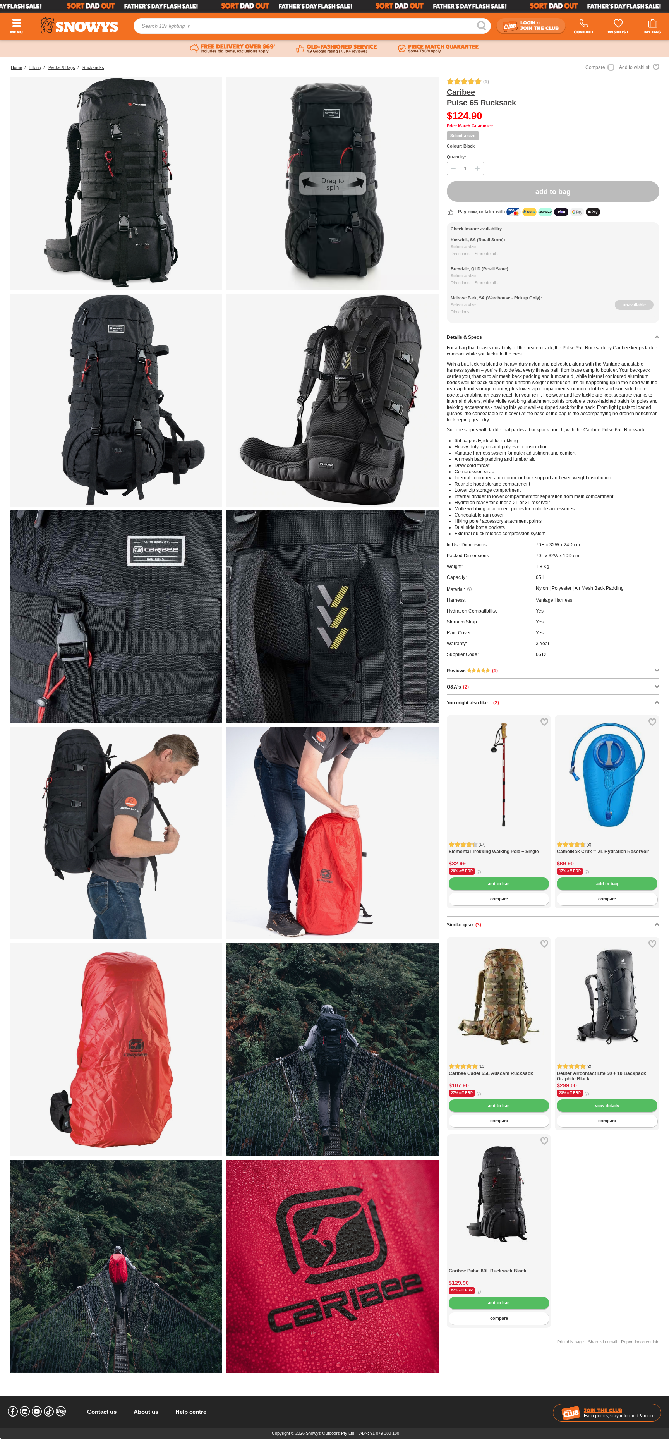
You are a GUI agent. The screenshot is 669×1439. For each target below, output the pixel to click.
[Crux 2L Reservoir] (607, 767)
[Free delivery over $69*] (232, 49)
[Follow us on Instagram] (25, 1411)
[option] (499, 767)
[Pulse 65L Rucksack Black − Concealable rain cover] (332, 833)
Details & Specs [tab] (464, 337)
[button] (458, 780)
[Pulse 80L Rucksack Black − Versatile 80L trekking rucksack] (499, 1264)
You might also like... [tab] (473, 703)
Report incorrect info (640, 1341)
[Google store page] (336, 49)
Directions (460, 253)
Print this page (570, 1341)
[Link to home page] (79, 25)
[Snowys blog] (61, 1411)
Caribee (461, 92)
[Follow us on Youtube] (37, 1411)
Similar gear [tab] (464, 924)
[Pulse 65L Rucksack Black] (116, 183)
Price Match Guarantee (470, 126)
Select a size (462, 135)
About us (146, 1411)
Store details (486, 253)
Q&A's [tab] (458, 687)
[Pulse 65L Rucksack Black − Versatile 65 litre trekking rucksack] (116, 400)
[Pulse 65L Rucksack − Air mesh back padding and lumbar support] (332, 400)
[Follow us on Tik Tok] (49, 1411)
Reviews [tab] (472, 670)
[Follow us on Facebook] (13, 1411)
